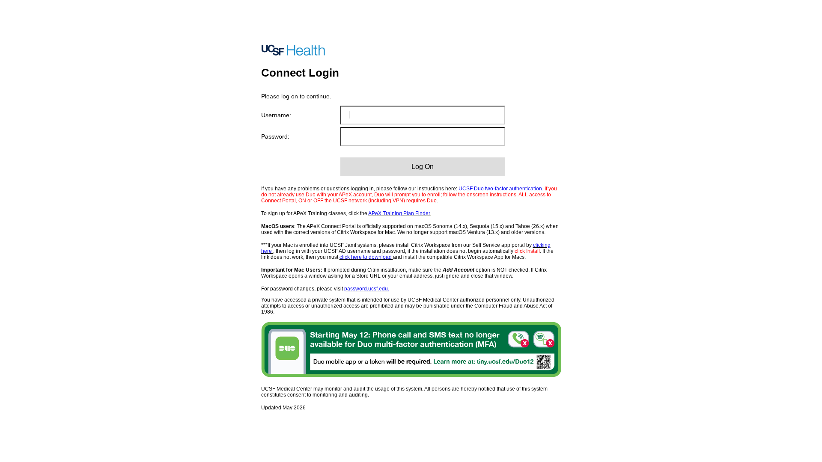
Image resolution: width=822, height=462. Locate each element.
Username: (276, 115)
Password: (275, 136)
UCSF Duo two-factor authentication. (501, 189)
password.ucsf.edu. (366, 289)
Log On (422, 166)
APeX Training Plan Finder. (399, 213)
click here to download (366, 257)
